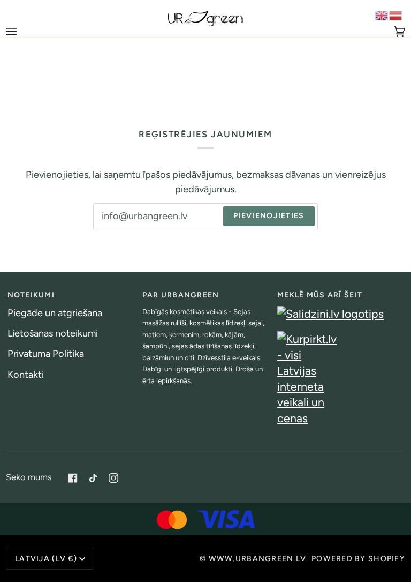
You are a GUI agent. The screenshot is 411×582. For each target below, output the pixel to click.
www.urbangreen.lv (257, 558)
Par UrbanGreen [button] (180, 295)
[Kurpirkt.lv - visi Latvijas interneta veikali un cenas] (340, 378)
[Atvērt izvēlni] (22, 31)
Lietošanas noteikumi (52, 333)
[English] (382, 15)
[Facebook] (73, 478)
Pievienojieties (268, 215)
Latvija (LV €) (46, 558)
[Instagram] (113, 478)
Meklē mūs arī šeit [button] (319, 295)
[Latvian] (396, 15)
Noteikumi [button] (31, 295)
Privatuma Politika (45, 354)
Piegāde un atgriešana (54, 313)
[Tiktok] (93, 478)
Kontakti (25, 374)
